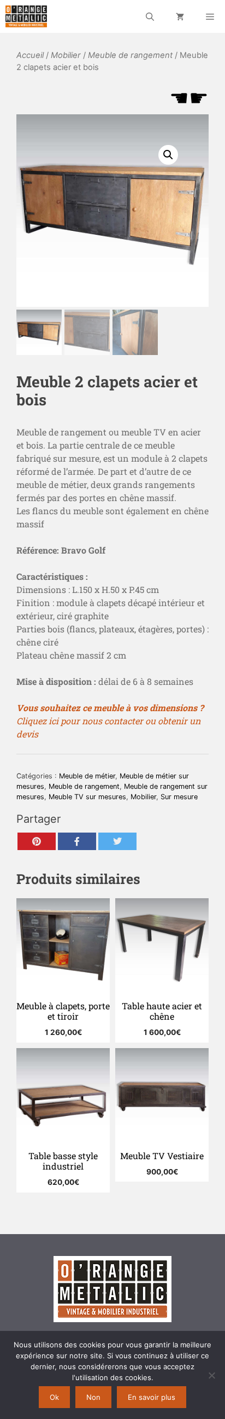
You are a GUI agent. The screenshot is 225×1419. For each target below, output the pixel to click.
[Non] (211, 1375)
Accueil (30, 55)
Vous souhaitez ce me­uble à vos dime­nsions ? (110, 707)
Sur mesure (179, 797)
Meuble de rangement (130, 55)
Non (93, 1397)
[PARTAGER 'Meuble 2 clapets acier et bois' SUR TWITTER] (117, 841)
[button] (168, 155)
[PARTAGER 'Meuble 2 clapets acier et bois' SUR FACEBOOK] (77, 841)
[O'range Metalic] (26, 16)
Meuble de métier (87, 776)
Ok (54, 1397)
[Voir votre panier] (180, 16)
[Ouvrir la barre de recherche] (150, 16)
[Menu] (210, 16)
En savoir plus (151, 1397)
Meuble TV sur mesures (87, 797)
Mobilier (66, 55)
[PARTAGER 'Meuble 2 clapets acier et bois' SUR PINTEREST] (36, 841)
